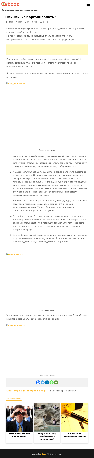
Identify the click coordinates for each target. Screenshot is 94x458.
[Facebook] (38, 382)
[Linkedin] (47, 382)
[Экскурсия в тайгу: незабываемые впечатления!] (47, 417)
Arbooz (43, 454)
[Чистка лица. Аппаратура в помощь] (74, 417)
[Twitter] (43, 382)
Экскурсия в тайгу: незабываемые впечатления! (47, 436)
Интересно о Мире (37, 390)
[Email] (56, 382)
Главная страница (15, 390)
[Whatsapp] (52, 382)
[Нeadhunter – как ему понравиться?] (19, 417)
